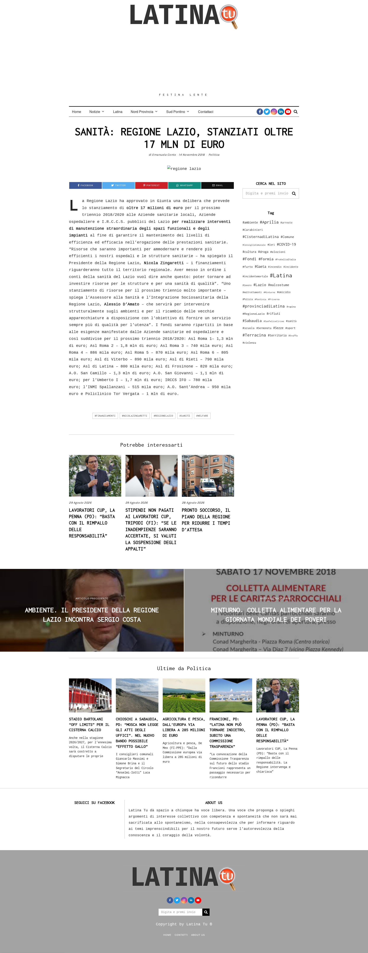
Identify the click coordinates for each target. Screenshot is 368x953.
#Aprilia (269, 221)
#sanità (185, 416)
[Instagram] (274, 111)
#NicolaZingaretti (134, 416)
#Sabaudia (252, 321)
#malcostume (278, 285)
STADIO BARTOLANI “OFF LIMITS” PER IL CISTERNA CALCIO (89, 724)
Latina (117, 111)
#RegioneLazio (163, 416)
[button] (294, 193)
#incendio (275, 266)
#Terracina (254, 335)
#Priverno (274, 299)
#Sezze (278, 328)
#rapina (291, 306)
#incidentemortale (255, 276)
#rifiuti (273, 313)
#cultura (249, 252)
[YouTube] (288, 111)
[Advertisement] (184, 61)
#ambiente (250, 222)
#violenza (249, 342)
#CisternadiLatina (261, 237)
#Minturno (269, 292)
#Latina (281, 275)
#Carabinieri (253, 229)
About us (198, 934)
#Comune (287, 237)
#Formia (266, 259)
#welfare (202, 416)
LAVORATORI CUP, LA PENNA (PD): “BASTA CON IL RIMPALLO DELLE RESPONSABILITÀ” (92, 522)
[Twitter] (267, 111)
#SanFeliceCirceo (274, 321)
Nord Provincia (142, 111)
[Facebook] (260, 111)
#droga (263, 252)
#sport (290, 328)
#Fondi (250, 258)
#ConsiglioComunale (254, 245)
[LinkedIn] (281, 111)
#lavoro (247, 285)
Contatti (181, 934)
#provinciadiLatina (264, 306)
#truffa (293, 335)
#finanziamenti (105, 416)
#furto (248, 266)
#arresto (286, 222)
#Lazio (259, 285)
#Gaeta (260, 266)
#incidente (290, 266)
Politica (214, 155)
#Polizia (248, 299)
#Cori (271, 244)
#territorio (277, 335)
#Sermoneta (263, 328)
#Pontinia (260, 299)
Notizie (94, 111)
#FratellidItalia (285, 259)
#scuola (248, 328)
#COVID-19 (286, 244)
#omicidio (283, 292)
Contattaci (205, 111)
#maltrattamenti (252, 292)
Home (76, 111)
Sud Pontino (175, 111)
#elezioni (278, 252)
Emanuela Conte (164, 155)
